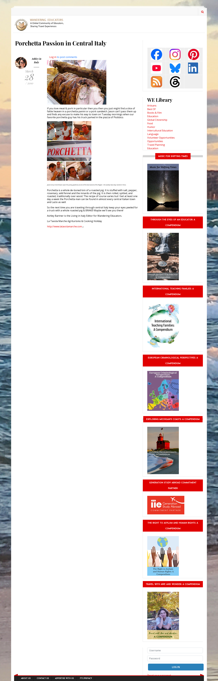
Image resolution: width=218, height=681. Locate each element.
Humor (151, 127)
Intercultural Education (160, 130)
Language (153, 134)
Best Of (151, 109)
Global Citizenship (157, 119)
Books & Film (154, 112)
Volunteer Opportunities (161, 137)
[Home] (40, 24)
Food (150, 123)
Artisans (151, 105)
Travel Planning (156, 144)
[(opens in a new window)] (156, 54)
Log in (52, 57)
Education (152, 116)
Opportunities (155, 141)
